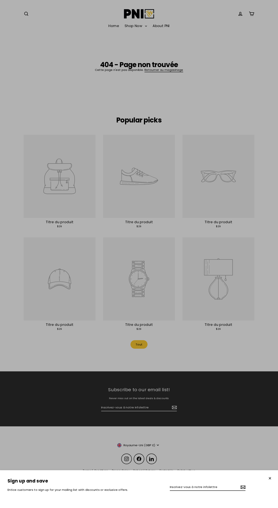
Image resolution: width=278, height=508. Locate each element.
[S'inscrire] (242, 487)
